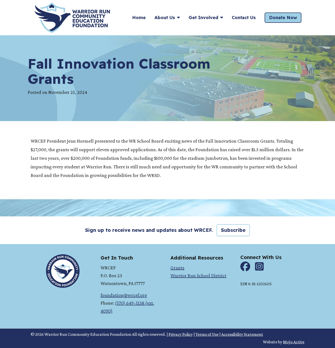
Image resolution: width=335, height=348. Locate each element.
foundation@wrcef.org (124, 295)
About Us (165, 17)
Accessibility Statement (242, 334)
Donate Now (283, 17)
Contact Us (244, 17)
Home (139, 17)
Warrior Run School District (198, 275)
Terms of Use (207, 334)
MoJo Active (293, 341)
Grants (177, 267)
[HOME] (72, 17)
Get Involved (203, 17)
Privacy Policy (180, 334)
